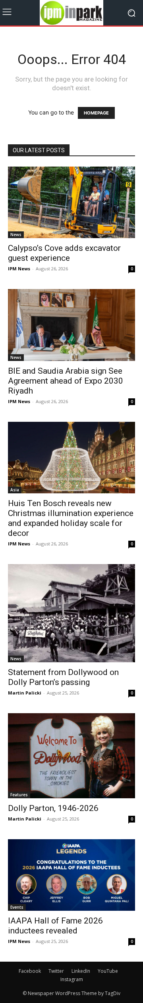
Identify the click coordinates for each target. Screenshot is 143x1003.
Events (16, 907)
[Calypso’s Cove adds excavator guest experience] (71, 202)
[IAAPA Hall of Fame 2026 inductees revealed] (71, 875)
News (15, 234)
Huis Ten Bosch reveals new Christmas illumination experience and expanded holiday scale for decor (70, 518)
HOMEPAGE (96, 113)
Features (19, 794)
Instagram (71, 979)
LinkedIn (81, 971)
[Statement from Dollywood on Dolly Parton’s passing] (71, 613)
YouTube (108, 971)
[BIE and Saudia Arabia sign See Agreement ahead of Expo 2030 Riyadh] (71, 325)
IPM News (19, 269)
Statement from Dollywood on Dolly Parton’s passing (63, 677)
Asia (14, 490)
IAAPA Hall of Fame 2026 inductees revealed (55, 925)
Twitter (56, 971)
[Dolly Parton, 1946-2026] (71, 755)
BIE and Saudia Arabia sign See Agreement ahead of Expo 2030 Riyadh (65, 381)
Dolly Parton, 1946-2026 (53, 808)
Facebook (30, 971)
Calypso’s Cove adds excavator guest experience (64, 253)
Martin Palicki (24, 693)
